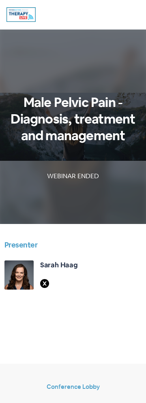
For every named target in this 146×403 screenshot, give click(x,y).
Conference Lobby (73, 386)
